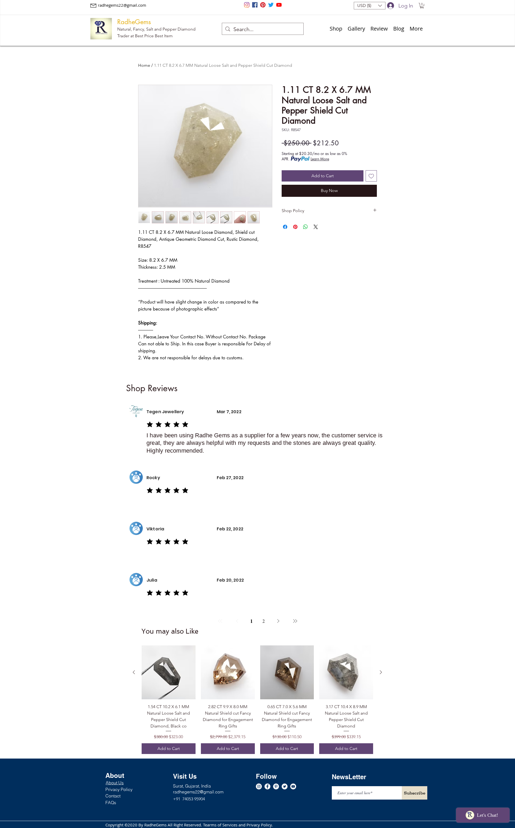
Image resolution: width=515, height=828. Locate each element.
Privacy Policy (119, 789)
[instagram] (246, 5)
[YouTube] (279, 5)
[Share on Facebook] (285, 227)
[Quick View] (169, 672)
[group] (257, 699)
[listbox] (369, 5)
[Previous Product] (134, 672)
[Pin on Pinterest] (295, 227)
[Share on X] (315, 227)
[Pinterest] (263, 5)
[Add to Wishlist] (371, 176)
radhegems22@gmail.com (122, 5)
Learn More (320, 158)
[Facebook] (255, 5)
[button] (369, 5)
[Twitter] (271, 5)
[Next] (278, 621)
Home (144, 65)
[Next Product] (381, 672)
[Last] (295, 621)
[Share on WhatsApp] (305, 227)
